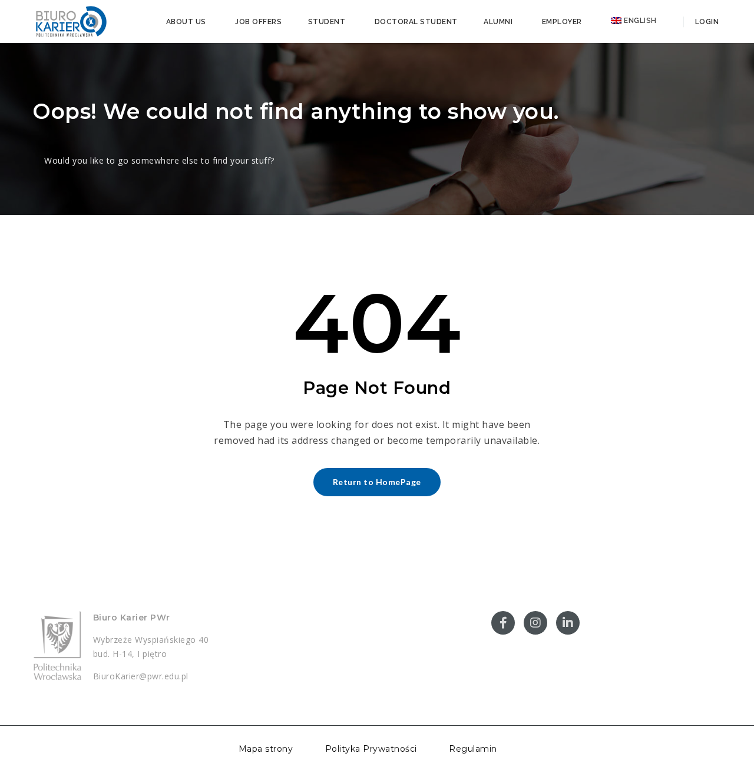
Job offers (258, 22)
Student (327, 22)
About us (186, 22)
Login (706, 22)
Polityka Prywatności (371, 749)
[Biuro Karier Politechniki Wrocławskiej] (70, 20)
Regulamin (473, 749)
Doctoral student (416, 22)
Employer (562, 22)
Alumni (498, 22)
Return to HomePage (377, 482)
